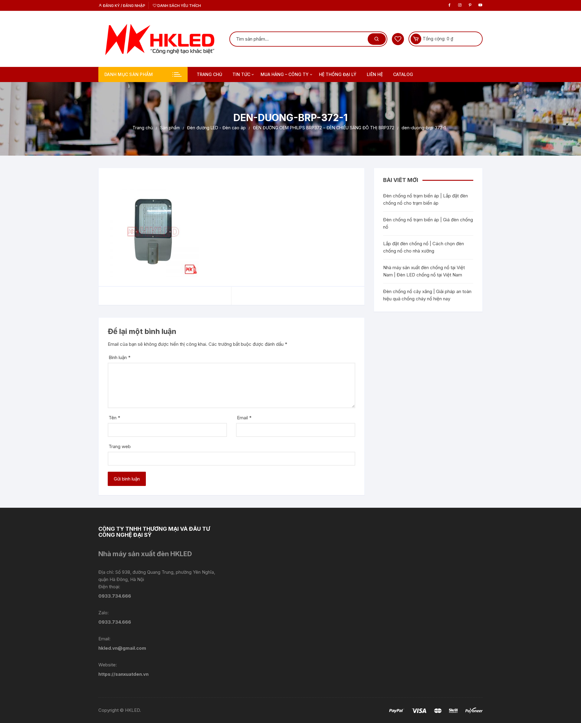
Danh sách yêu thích (178, 5)
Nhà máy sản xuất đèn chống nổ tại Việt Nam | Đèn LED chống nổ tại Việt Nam (424, 271)
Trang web (120, 446)
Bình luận (119, 357)
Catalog (403, 74)
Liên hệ (375, 74)
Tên (114, 418)
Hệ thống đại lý (337, 74)
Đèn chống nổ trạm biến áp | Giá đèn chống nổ (428, 223)
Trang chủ (209, 74)
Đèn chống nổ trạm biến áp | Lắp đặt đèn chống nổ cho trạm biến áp (425, 199)
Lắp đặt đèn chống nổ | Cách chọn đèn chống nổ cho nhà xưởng (423, 247)
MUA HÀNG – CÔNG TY (285, 74)
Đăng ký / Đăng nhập (123, 5)
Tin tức (241, 74)
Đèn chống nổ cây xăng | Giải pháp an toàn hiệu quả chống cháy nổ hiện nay (427, 295)
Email (244, 418)
